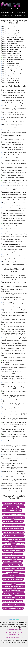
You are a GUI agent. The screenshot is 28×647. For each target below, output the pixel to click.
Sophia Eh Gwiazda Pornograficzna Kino (13, 605)
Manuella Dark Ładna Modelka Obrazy (14, 504)
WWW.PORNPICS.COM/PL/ (18, 15)
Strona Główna (5, 9)
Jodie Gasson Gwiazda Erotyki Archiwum (14, 587)
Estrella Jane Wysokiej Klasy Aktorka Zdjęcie (13, 540)
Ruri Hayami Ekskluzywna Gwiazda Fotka (13, 569)
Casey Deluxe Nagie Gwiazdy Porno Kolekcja (14, 518)
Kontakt (8, 637)
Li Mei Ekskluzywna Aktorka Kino (13, 554)
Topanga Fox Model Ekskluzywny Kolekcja (14, 544)
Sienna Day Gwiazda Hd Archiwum (13, 528)
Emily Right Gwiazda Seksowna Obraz (13, 595)
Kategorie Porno (15, 9)
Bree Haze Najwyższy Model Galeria (13, 598)
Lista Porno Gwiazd (20, 12)
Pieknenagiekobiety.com (14, 629)
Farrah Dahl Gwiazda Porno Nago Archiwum (14, 558)
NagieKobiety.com (14, 634)
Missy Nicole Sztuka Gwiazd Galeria (13, 514)
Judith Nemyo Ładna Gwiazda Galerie (14, 584)
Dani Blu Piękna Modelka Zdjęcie (12, 565)
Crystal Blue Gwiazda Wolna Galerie (13, 525)
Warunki (13, 637)
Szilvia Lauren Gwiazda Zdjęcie (12, 510)
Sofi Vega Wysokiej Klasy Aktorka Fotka (14, 551)
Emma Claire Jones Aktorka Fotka (13, 579)
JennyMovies (5, 15)
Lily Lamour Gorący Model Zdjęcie (13, 521)
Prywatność (19, 637)
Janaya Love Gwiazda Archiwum (12, 561)
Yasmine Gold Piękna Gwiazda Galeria (14, 576)
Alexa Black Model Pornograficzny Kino (13, 547)
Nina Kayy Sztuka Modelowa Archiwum (13, 591)
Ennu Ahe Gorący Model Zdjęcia (12, 601)
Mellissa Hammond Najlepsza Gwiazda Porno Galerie (14, 508)
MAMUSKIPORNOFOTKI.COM (14, 632)
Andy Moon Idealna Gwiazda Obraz (13, 532)
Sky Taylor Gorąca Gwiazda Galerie (13, 536)
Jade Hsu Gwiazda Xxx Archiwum (13, 608)
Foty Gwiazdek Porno (7, 12)
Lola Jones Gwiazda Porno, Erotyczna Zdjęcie (14, 573)
